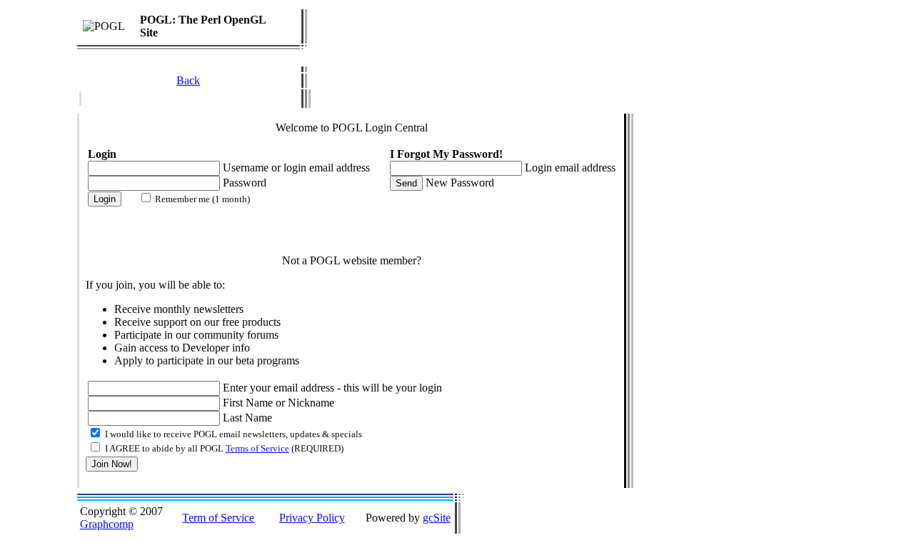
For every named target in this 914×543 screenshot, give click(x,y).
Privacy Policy (312, 518)
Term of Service (218, 518)
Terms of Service (257, 448)
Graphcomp (107, 524)
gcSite (437, 518)
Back (188, 80)
